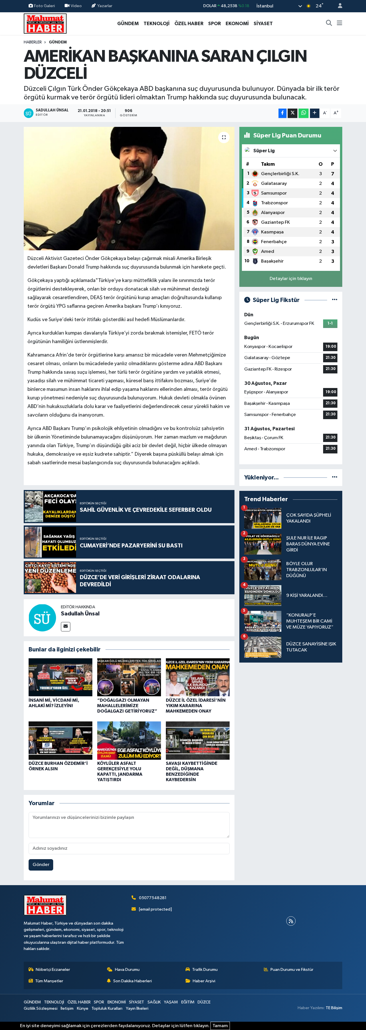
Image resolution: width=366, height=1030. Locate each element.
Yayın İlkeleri (137, 1008)
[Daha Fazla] (314, 113)
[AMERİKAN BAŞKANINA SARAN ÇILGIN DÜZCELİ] (129, 188)
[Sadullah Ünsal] (42, 617)
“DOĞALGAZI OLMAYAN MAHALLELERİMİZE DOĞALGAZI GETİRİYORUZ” (127, 705)
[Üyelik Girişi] (337, 6)
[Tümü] (334, 477)
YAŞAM (171, 1002)
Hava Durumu (127, 969)
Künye (82, 1008)
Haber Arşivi (204, 981)
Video (76, 6)
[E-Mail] (65, 626)
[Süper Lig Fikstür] (334, 300)
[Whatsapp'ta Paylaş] (304, 113)
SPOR (214, 23)
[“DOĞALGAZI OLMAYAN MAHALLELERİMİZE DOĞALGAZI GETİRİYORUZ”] (129, 677)
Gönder (41, 864)
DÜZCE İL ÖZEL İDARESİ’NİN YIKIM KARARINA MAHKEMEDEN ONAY (196, 705)
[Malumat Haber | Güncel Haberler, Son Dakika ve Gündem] (45, 23)
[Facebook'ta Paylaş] (283, 113)
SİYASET (263, 23)
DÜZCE (204, 1002)
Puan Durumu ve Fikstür (291, 969)
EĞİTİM (187, 1002)
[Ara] (329, 23)
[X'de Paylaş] (292, 113)
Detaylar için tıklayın (291, 278)
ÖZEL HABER (188, 23)
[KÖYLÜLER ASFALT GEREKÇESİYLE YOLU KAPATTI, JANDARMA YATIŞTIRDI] (129, 740)
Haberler (33, 42)
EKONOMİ (237, 23)
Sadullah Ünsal (80, 614)
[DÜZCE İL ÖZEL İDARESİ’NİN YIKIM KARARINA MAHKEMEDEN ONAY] (198, 677)
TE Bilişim (334, 1008)
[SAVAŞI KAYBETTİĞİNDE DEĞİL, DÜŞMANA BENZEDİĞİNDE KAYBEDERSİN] (198, 740)
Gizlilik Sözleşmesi (40, 1008)
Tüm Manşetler (49, 981)
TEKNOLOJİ (157, 23)
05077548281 (152, 898)
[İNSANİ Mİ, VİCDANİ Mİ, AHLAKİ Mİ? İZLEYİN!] (60, 677)
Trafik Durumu (205, 969)
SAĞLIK (154, 1002)
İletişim (67, 1008)
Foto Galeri (44, 6)
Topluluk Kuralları (107, 1008)
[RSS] (291, 921)
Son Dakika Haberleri (132, 981)
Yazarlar (104, 6)
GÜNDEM (128, 23)
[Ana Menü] (339, 23)
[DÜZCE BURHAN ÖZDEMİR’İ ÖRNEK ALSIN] (60, 740)
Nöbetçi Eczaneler (53, 969)
